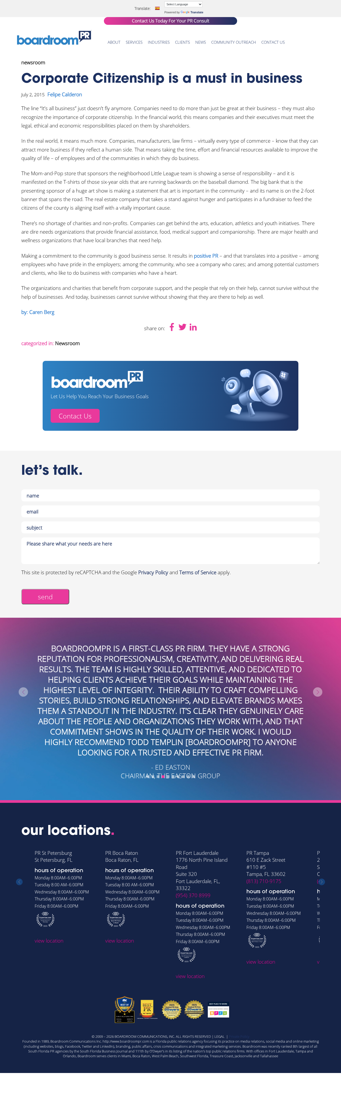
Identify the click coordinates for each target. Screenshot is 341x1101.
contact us (273, 42)
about (114, 42)
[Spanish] (157, 8)
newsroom (33, 62)
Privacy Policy (153, 572)
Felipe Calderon (64, 94)
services (134, 42)
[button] (148, 776)
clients (182, 42)
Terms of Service (197, 572)
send (45, 596)
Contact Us (75, 415)
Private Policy (239, 1036)
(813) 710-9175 (263, 881)
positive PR (206, 255)
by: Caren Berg (37, 312)
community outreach (233, 42)
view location (49, 940)
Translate (196, 12)
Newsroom (67, 343)
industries (159, 42)
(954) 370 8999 (193, 895)
